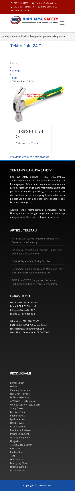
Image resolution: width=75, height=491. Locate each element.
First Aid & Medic (18, 466)
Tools (34, 143)
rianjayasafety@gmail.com (46, 3)
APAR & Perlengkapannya (23, 401)
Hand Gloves (16, 423)
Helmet (14, 386)
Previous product (21, 157)
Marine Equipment (19, 433)
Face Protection (18, 426)
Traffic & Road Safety (21, 444)
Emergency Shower (20, 463)
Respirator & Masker (20, 430)
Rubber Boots (17, 415)
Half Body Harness (19, 393)
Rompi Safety (17, 382)
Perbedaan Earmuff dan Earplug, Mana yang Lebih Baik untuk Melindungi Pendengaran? (37, 270)
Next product (41, 157)
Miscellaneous (17, 470)
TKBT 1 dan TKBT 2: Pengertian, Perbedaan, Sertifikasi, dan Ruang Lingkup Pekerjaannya (34, 282)
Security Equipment (20, 437)
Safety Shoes (16, 408)
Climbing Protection (20, 390)
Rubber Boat (16, 452)
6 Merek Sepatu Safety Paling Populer (31, 261)
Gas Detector (17, 459)
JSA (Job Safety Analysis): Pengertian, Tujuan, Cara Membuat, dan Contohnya (37, 251)
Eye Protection (17, 419)
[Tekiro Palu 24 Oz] (37, 85)
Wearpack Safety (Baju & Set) (25, 404)
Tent (12, 455)
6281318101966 (21, 3)
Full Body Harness (19, 397)
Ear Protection (17, 412)
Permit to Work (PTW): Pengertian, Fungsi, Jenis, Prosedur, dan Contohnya (36, 240)
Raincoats (15, 448)
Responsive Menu (62, 23)
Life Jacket (15, 441)
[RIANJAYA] (18, 20)
